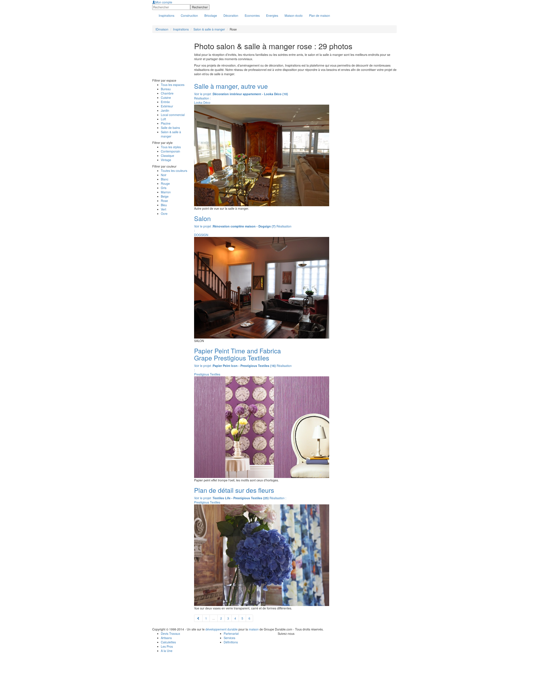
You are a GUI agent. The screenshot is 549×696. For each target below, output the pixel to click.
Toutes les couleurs (174, 170)
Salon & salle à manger (209, 29)
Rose (164, 200)
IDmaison (161, 29)
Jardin (165, 110)
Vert (163, 209)
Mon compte (163, 2)
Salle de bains (170, 127)
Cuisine (166, 97)
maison (254, 629)
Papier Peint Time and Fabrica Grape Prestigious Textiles (237, 354)
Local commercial (173, 115)
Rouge (165, 183)
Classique (167, 155)
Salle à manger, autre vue (231, 86)
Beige (165, 196)
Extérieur (167, 106)
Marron (166, 192)
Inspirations (181, 29)
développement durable (221, 629)
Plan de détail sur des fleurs (234, 490)
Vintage (166, 160)
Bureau (166, 89)
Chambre (167, 93)
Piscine (165, 123)
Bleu (164, 205)
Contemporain (170, 151)
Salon (202, 218)
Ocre (164, 213)
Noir (163, 175)
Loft (163, 119)
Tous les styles (171, 147)
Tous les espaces (172, 84)
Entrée (165, 102)
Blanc (164, 179)
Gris (163, 188)
